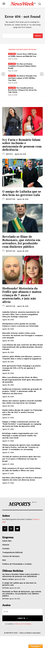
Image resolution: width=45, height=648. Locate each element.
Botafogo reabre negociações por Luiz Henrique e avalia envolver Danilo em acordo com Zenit (20, 435)
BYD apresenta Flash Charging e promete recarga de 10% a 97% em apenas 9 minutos (21, 368)
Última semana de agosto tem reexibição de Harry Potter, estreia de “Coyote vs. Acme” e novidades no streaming (21, 447)
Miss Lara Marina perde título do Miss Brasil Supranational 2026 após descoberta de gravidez (22, 379)
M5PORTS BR (10, 199)
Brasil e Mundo (8, 579)
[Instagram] (11, 528)
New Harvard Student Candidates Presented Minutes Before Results (22, 66)
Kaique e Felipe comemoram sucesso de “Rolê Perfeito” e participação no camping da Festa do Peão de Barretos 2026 (21, 424)
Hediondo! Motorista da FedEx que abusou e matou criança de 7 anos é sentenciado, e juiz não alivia (21, 295)
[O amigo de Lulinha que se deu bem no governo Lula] (22, 173)
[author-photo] (3, 154)
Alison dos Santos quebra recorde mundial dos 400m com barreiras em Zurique (22, 402)
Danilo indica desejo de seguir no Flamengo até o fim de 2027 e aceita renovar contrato (22, 412)
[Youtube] (17, 528)
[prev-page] (3, 74)
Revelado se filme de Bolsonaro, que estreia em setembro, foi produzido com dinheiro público (21, 241)
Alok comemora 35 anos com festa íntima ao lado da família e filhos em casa (21, 469)
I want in (21, 618)
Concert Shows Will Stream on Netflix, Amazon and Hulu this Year (22, 55)
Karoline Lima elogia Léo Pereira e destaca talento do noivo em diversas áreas (22, 478)
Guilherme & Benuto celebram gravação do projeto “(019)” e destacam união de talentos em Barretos (22, 391)
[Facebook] (4, 528)
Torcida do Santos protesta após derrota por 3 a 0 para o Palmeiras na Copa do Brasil (21, 458)
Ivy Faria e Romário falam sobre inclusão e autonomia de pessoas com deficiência (22, 145)
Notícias (5, 588)
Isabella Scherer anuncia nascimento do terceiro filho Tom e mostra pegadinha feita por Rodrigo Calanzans (20, 314)
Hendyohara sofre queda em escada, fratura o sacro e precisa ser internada (20, 325)
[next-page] (42, 74)
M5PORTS (9, 154)
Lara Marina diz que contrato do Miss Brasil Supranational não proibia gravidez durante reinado (22, 347)
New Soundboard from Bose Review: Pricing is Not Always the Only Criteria (22, 90)
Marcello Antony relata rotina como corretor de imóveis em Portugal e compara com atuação (22, 335)
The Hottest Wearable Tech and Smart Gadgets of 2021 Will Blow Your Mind (22, 78)
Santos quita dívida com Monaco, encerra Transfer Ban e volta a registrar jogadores (21, 357)
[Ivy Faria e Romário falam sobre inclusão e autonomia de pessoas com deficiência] (22, 121)
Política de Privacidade (22, 624)
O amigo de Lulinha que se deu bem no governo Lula (21, 193)
